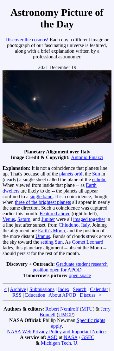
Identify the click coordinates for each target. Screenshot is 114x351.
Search (79, 289)
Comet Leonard (87, 242)
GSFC (87, 337)
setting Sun (52, 242)
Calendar (99, 289)
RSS (17, 295)
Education (35, 295)
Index (63, 289)
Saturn (23, 219)
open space (80, 275)
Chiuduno (69, 225)
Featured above (55, 213)
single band (41, 196)
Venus (9, 219)
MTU (87, 309)
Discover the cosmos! (26, 39)
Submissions (41, 289)
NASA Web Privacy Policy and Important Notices (57, 331)
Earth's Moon (51, 230)
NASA (71, 337)
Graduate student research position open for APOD (70, 266)
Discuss (87, 295)
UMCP (65, 314)
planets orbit (71, 173)
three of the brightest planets (43, 202)
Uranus (42, 236)
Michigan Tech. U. (60, 343)
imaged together (89, 219)
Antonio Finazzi (87, 157)
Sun (96, 173)
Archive (18, 289)
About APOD (62, 295)
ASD (52, 337)
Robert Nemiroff (62, 309)
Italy (85, 225)
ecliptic (99, 179)
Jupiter (48, 219)
